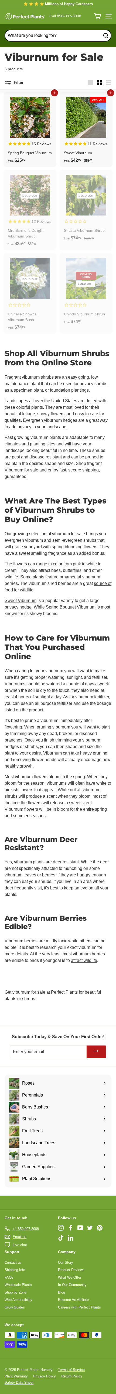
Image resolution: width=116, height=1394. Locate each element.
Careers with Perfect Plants (79, 1307)
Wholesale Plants (18, 1285)
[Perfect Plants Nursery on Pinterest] (100, 1228)
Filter (18, 82)
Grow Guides (15, 1307)
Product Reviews (71, 1270)
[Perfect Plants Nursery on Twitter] (90, 1228)
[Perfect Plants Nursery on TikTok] (61, 1237)
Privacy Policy (44, 1376)
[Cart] (97, 16)
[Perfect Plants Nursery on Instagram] (61, 1228)
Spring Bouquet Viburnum (70, 607)
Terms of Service (71, 1370)
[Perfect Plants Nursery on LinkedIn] (70, 1237)
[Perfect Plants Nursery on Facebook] (70, 1228)
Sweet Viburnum (20, 600)
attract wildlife (84, 960)
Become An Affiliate (73, 1300)
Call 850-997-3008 (65, 16)
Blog (61, 1292)
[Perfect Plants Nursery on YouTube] (80, 1228)
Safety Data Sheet (19, 1382)
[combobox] (58, 36)
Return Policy (71, 1376)
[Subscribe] (96, 1052)
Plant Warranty (16, 1376)
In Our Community (72, 1285)
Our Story (65, 1262)
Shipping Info (15, 1270)
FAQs (9, 1277)
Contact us (13, 1262)
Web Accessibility (18, 1300)
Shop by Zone (15, 1292)
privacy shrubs (93, 383)
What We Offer (69, 1277)
